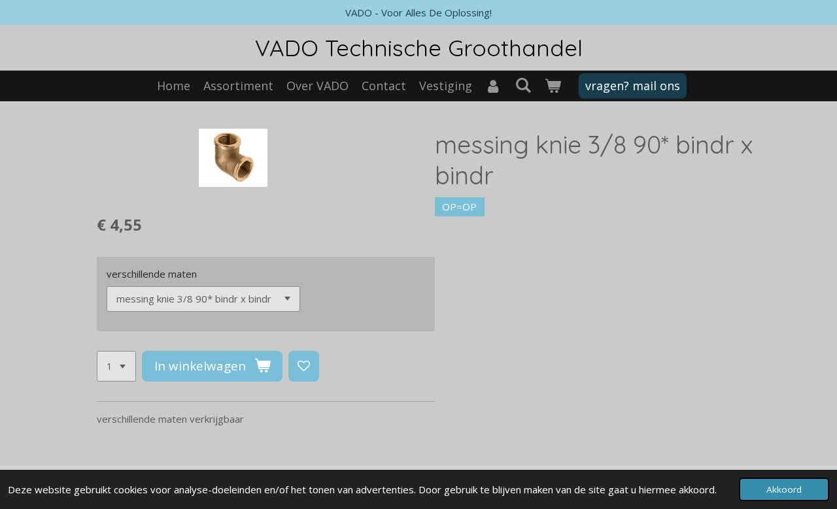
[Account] (493, 86)
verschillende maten (152, 273)
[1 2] (116, 366)
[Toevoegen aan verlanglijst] (303, 366)
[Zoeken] (523, 85)
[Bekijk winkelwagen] (552, 86)
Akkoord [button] (784, 489)
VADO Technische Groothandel (419, 47)
